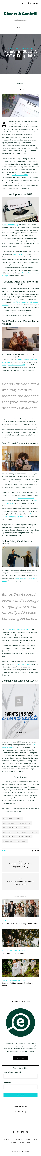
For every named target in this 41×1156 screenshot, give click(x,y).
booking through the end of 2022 (13, 365)
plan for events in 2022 (20, 175)
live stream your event (26, 498)
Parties (17, 48)
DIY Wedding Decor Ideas (13, 953)
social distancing (9, 836)
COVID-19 (18, 818)
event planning (25, 823)
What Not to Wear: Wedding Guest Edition (20, 924)
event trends (7, 832)
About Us (18, 1139)
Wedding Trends (21, 841)
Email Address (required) (12, 1072)
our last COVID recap (10, 225)
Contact (30, 1142)
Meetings (11, 48)
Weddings (30, 48)
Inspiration (13, 950)
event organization (9, 823)
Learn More (20, 1058)
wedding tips (7, 841)
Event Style (5, 950)
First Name (7, 1082)
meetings (34, 832)
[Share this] (17, 89)
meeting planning (21, 832)
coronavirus (7, 818)
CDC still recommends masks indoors (17, 629)
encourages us (18, 254)
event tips (25, 827)
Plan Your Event (31, 1139)
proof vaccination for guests (22, 664)
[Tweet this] (20, 89)
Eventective (7, 1139)
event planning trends (10, 827)
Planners (23, 48)
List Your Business (16, 1142)
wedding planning (25, 836)
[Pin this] (23, 89)
